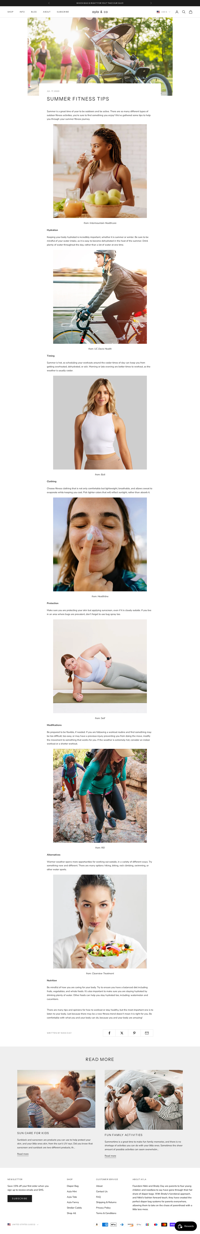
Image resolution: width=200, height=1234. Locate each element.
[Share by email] (147, 1033)
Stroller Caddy (74, 1207)
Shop (10, 12)
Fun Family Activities (123, 1135)
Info (22, 12)
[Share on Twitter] (122, 1033)
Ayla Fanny (73, 1202)
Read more (23, 1153)
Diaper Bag (73, 1186)
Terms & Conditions (106, 1213)
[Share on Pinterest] (134, 1033)
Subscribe (63, 12)
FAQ (98, 1196)
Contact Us (102, 1191)
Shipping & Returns (106, 1202)
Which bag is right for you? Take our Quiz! (100, 3)
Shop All (71, 1213)
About (47, 12)
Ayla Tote (72, 1196)
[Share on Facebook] (109, 1033)
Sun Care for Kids (33, 1133)
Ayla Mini (72, 1191)
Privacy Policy (103, 1207)
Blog (34, 12)
